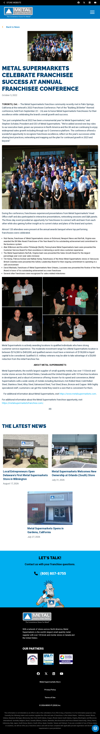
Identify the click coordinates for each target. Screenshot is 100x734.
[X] (84, 2)
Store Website (13, 2)
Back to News (13, 27)
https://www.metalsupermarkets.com (78, 393)
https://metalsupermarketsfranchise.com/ (22, 403)
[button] (92, 12)
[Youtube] (95, 2)
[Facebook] (79, 2)
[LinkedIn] (89, 2)
